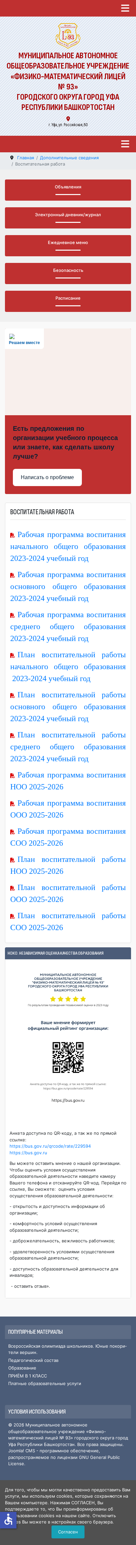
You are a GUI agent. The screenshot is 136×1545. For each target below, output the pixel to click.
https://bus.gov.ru (28, 1152)
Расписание (68, 298)
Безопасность (68, 270)
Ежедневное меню (68, 242)
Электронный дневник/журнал (68, 214)
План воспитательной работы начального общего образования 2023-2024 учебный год (68, 666)
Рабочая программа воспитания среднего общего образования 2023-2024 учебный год (68, 626)
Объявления (68, 186)
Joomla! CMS (21, 1450)
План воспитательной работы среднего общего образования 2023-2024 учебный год (68, 746)
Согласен (68, 1531)
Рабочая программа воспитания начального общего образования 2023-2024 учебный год (68, 546)
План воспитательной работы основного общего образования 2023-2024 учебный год (68, 706)
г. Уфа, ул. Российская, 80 (68, 124)
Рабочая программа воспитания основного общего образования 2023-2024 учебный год (68, 586)
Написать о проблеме (47, 477)
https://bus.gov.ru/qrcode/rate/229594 (50, 1146)
